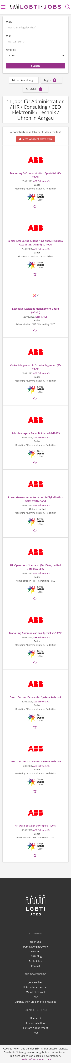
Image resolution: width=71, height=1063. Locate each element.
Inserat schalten (35, 1023)
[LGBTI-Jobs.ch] (35, 5)
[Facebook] (36, 923)
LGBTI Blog (35, 956)
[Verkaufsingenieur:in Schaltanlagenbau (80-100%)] (35, 352)
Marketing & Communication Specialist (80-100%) (35, 174)
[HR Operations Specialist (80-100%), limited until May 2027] (35, 552)
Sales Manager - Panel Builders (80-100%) (36, 433)
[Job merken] (35, 206)
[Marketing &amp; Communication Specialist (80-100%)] (35, 160)
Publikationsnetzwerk (35, 946)
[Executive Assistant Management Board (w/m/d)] (35, 295)
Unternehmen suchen (35, 987)
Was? (9, 21)
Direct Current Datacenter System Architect (35, 697)
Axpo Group (41, 316)
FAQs (35, 997)
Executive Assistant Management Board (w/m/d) (35, 310)
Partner (35, 951)
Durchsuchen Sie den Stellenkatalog (35, 1001)
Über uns (35, 941)
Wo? (8, 35)
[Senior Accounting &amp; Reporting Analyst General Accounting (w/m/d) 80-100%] (35, 228)
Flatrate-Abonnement (35, 1028)
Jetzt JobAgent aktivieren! (38, 139)
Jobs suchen (36, 982)
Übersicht (35, 1018)
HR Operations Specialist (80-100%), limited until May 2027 (35, 567)
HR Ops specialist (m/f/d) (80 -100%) (35, 825)
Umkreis (11, 49)
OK (50, 1059)
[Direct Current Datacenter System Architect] (35, 684)
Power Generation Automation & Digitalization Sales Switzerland (35, 499)
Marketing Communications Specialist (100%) (35, 633)
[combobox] (35, 27)
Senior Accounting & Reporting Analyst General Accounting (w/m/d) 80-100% (35, 242)
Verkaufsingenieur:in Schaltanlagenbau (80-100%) (35, 367)
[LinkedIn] (30, 923)
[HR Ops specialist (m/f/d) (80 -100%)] (35, 812)
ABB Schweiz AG (41, 181)
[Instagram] (41, 923)
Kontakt (35, 966)
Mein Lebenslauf (35, 992)
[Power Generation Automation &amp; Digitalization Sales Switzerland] (35, 484)
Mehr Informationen (33, 1059)
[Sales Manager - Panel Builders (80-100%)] (35, 420)
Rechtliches (35, 961)
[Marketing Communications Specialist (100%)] (35, 620)
